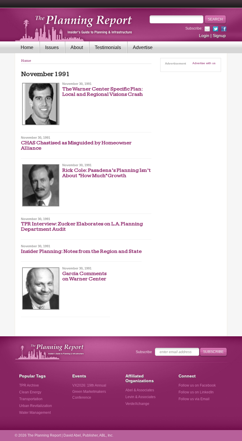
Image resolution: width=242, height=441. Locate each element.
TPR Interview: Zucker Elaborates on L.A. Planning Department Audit (82, 226)
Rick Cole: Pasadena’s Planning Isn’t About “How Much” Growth (106, 173)
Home (27, 47)
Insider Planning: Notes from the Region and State (81, 251)
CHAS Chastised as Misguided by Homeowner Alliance (76, 145)
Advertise (143, 47)
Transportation (30, 399)
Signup (219, 35)
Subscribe (144, 352)
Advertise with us (203, 63)
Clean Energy (30, 392)
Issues (52, 47)
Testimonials (108, 47)
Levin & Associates (140, 397)
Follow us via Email (194, 399)
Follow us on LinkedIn (196, 392)
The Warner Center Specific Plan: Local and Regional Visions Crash (102, 91)
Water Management (35, 413)
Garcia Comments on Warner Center (84, 276)
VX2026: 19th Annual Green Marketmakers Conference (89, 391)
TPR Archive (29, 385)
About (77, 47)
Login (204, 35)
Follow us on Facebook (197, 385)
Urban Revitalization (35, 406)
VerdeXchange (137, 404)
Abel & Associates (139, 390)
